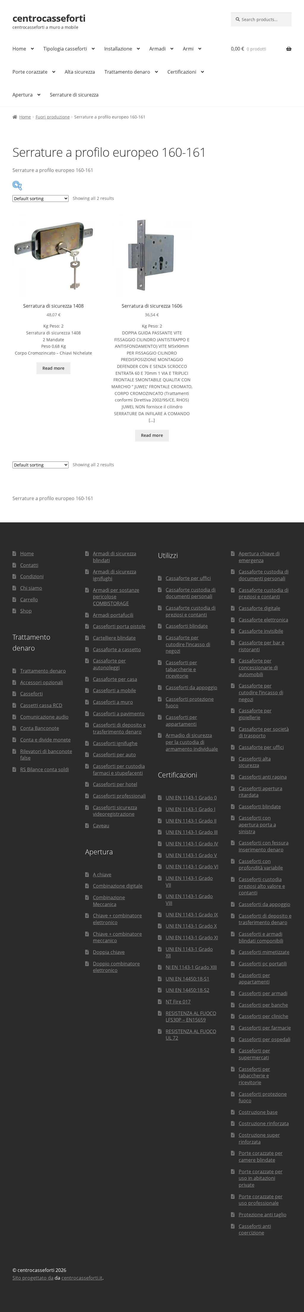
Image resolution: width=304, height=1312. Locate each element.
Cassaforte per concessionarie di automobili (258, 667)
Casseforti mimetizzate (264, 952)
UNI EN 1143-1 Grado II (191, 821)
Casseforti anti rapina (263, 777)
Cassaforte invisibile (261, 631)
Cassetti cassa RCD (41, 705)
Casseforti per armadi (263, 993)
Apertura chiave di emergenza (259, 557)
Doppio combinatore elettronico (116, 967)
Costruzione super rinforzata (259, 1138)
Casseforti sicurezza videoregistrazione (115, 811)
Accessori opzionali (41, 682)
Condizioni (32, 576)
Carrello (29, 599)
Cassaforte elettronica (263, 620)
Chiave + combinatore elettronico (117, 919)
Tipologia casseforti (65, 48)
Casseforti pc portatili (263, 963)
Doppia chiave (109, 952)
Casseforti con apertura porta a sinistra (257, 824)
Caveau (101, 825)
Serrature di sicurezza (74, 94)
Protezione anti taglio (262, 1214)
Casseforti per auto (114, 754)
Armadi (157, 48)
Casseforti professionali (119, 796)
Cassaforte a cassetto (117, 649)
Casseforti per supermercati (254, 1054)
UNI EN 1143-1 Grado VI (192, 866)
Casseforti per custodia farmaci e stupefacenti (119, 769)
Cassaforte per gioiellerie (255, 714)
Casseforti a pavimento (119, 713)
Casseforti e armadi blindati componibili (261, 937)
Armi (188, 48)
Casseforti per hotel (115, 784)
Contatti (29, 565)
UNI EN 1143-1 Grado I (190, 809)
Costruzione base (258, 1112)
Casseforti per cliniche (263, 1016)
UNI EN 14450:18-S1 (187, 979)
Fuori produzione (53, 117)
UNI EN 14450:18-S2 (187, 990)
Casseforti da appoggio (191, 687)
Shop (26, 611)
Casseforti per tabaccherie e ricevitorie (181, 669)
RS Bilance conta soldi (44, 769)
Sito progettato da (32, 1278)
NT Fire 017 (178, 1001)
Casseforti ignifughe (115, 743)
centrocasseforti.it (81, 1278)
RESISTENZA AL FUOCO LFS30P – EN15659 (191, 1016)
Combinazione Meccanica (109, 901)
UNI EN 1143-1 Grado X (191, 926)
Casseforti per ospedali (264, 1039)
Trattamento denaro (127, 72)
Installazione (118, 48)
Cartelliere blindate (114, 638)
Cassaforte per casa (115, 679)
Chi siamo (31, 588)
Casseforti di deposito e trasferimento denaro (119, 728)
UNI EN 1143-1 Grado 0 (191, 797)
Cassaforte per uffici (188, 578)
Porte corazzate (30, 72)
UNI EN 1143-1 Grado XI (192, 937)
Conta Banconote (39, 728)
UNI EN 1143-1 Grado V (191, 855)
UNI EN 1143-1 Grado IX (192, 914)
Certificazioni (181, 72)
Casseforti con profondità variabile (261, 864)
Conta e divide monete (45, 739)
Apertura (22, 94)
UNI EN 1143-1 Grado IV (192, 843)
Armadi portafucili (113, 615)
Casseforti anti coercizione (255, 1229)
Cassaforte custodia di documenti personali (191, 593)
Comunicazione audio (44, 717)
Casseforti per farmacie (265, 1028)
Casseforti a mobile (114, 690)
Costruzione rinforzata (264, 1123)
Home (19, 48)
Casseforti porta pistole (119, 626)
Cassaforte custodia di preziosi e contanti (191, 611)
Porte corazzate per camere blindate (261, 1156)
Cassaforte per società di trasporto (264, 732)
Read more (53, 368)
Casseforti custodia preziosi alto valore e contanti (262, 886)
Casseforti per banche (263, 1005)
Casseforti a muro (113, 702)
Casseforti (31, 693)
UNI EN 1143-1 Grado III (192, 832)
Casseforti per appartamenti (181, 720)
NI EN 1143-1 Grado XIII (191, 967)
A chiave (102, 874)
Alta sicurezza (80, 72)
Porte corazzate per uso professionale (261, 1200)
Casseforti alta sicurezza (255, 762)
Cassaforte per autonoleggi (109, 664)
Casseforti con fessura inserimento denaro (264, 846)
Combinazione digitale (117, 886)
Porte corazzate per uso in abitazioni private (261, 1178)
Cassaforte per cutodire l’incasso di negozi (188, 644)
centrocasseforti (49, 18)
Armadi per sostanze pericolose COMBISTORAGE (116, 597)
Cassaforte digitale (259, 608)
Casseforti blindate (187, 626)
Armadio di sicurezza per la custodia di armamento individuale (192, 742)
